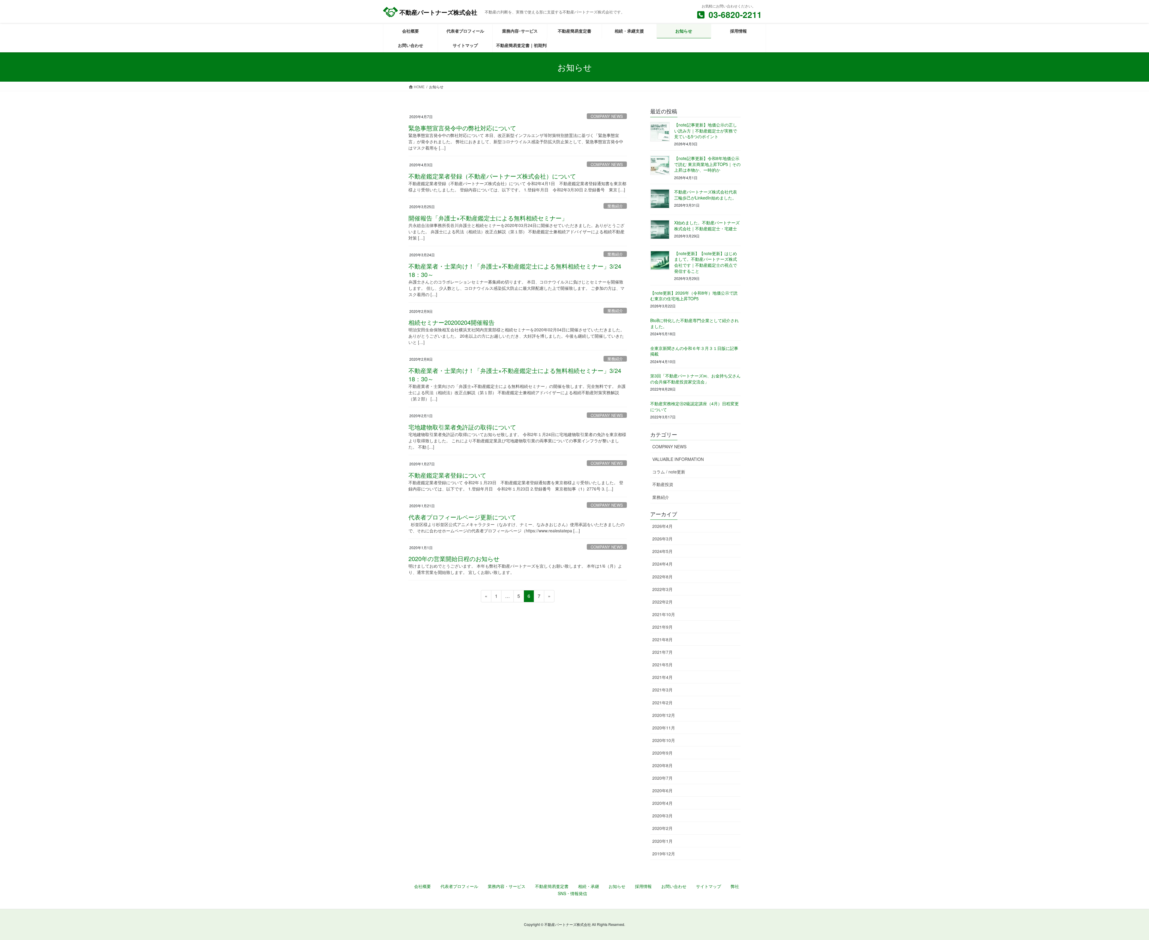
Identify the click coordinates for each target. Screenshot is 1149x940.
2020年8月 (662, 765)
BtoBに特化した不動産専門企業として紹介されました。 (694, 323)
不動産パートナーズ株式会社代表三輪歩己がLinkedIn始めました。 (705, 195)
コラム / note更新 (668, 472)
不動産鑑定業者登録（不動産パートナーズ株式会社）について (492, 176)
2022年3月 (662, 589)
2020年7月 (662, 778)
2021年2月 (662, 703)
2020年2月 (662, 828)
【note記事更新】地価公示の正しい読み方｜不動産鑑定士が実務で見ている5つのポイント (705, 130)
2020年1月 (662, 841)
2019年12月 (663, 854)
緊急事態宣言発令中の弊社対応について (462, 128)
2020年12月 (663, 715)
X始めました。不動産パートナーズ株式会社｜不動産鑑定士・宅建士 (707, 225)
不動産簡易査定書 (552, 886)
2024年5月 (662, 551)
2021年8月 (662, 639)
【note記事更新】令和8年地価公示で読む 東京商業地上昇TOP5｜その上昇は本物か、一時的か (707, 164)
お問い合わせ (673, 886)
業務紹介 (615, 206)
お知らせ (617, 886)
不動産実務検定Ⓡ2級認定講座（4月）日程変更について (694, 406)
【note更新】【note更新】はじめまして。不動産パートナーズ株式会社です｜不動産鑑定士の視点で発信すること (705, 262)
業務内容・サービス (506, 886)
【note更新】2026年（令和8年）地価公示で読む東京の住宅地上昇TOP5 (694, 296)
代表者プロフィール (459, 886)
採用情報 (643, 886)
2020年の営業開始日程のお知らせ (453, 558)
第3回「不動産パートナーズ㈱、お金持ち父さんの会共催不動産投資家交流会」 (695, 379)
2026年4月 (662, 526)
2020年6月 (662, 790)
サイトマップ (708, 886)
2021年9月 (662, 627)
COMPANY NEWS (607, 116)
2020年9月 (662, 753)
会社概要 (422, 886)
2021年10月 (663, 614)
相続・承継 (588, 886)
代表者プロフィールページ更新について (462, 517)
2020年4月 (662, 803)
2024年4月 (662, 564)
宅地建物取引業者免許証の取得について (462, 427)
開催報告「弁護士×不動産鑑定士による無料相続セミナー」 (488, 218)
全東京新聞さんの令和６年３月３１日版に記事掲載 (694, 351)
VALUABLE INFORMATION (678, 459)
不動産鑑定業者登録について (447, 475)
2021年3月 (662, 690)
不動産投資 (662, 484)
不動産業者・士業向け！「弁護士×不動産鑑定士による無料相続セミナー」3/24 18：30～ (517, 270)
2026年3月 (662, 539)
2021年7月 (662, 652)
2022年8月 (662, 577)
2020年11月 (663, 728)
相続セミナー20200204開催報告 (451, 322)
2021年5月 (662, 665)
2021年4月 (662, 677)
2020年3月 (662, 816)
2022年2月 (662, 602)
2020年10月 (663, 740)
